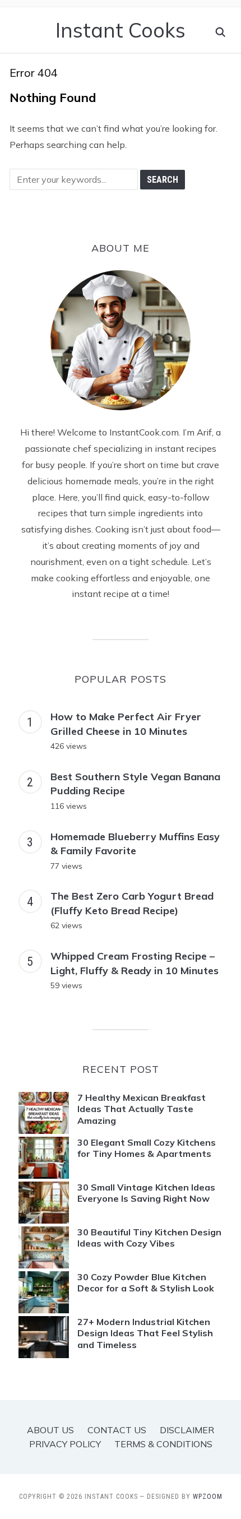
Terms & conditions (163, 1443)
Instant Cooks (120, 30)
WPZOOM (208, 1497)
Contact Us (116, 1429)
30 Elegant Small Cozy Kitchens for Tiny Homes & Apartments (146, 1148)
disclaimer (187, 1429)
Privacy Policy (65, 1443)
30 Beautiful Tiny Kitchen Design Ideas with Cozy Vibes (149, 1237)
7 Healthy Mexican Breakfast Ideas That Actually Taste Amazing (141, 1109)
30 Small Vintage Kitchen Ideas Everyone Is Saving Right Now (146, 1193)
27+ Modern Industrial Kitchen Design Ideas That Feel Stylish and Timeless (145, 1333)
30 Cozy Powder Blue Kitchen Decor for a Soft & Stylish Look (145, 1282)
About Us (50, 1429)
